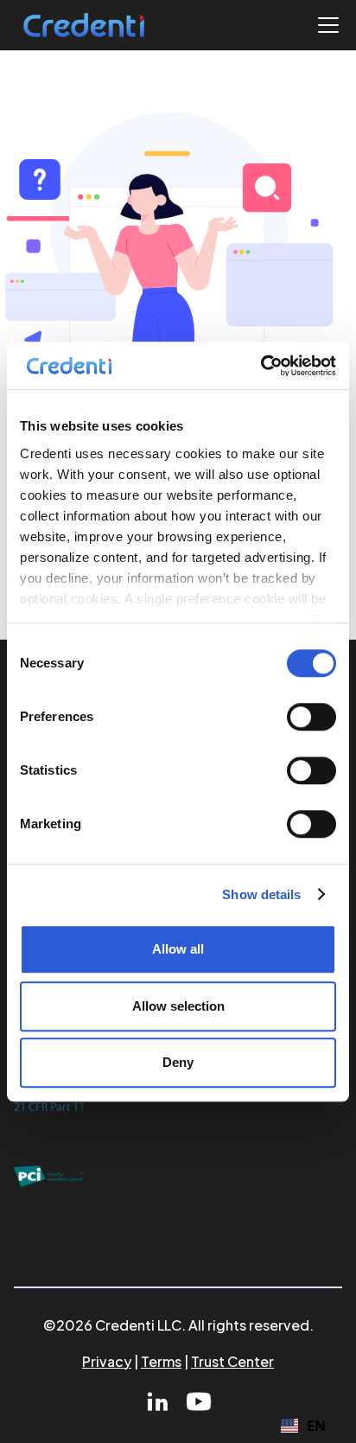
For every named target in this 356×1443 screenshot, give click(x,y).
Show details (261, 894)
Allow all (178, 949)
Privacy (106, 1361)
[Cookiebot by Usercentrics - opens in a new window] (260, 365)
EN (316, 1425)
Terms (161, 1361)
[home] (84, 25)
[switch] (311, 717)
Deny (178, 1062)
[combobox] (303, 1425)
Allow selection (178, 1006)
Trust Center (232, 1361)
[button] (325, 25)
